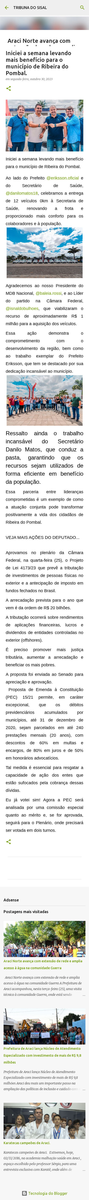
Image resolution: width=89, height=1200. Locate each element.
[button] (8, 89)
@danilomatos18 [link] (22, 193)
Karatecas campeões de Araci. (27, 1143)
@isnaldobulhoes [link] (22, 308)
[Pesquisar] (82, 7)
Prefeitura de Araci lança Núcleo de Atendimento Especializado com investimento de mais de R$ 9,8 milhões (42, 1055)
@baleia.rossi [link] (48, 293)
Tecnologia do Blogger (47, 1193)
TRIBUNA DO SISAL (30, 7)
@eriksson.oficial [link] (63, 178)
